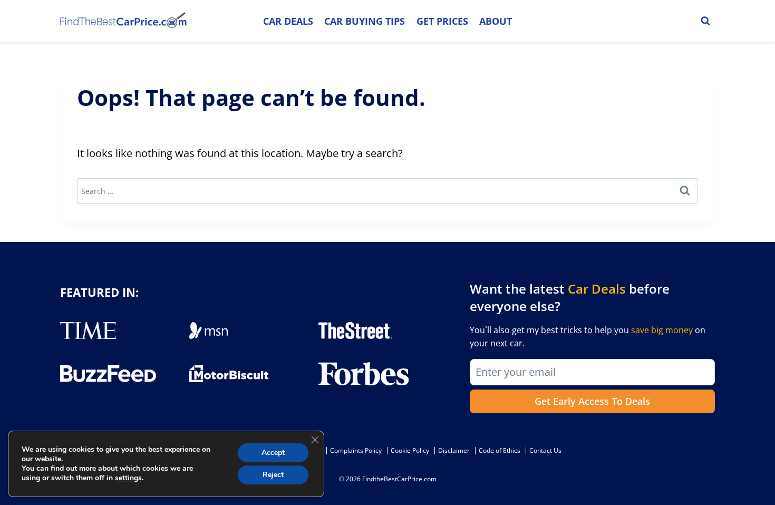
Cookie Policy (410, 450)
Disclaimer (454, 450)
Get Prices (442, 21)
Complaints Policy (356, 450)
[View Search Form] (705, 21)
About (495, 21)
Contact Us (545, 450)
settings (128, 478)
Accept (273, 453)
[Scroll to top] (759, 473)
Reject (273, 475)
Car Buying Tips (364, 21)
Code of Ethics (499, 450)
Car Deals (288, 21)
